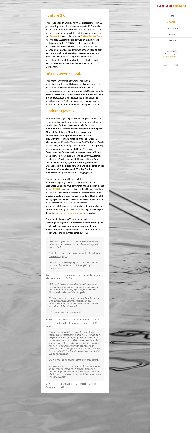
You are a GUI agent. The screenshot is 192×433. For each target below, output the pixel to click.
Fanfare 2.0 (55, 36)
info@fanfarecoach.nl (171, 56)
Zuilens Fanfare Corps (92, 36)
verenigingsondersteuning (69, 212)
